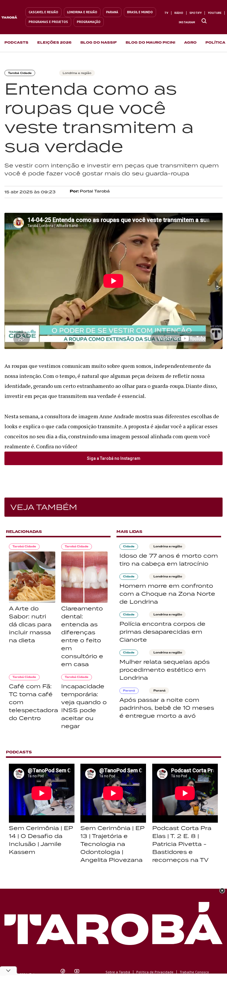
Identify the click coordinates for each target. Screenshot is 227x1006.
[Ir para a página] (204, 21)
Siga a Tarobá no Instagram (113, 458)
